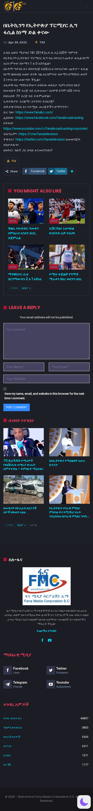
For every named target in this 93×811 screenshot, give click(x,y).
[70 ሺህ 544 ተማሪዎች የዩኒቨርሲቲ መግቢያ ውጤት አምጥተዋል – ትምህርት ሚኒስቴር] (23, 442)
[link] (49, 118)
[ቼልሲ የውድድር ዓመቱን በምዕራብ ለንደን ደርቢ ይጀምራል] (26, 211)
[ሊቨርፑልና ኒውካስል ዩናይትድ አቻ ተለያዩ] (67, 211)
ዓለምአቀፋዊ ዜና (12, 727)
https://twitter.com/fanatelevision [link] (40, 139)
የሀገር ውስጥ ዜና (12, 718)
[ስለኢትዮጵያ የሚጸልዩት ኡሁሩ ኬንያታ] (69, 442)
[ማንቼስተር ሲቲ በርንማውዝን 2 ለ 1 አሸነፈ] (26, 257)
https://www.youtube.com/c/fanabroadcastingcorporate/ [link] (45, 129)
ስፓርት (13, 221)
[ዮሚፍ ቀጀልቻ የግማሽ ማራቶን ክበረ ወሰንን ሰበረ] (67, 257)
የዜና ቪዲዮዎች (12, 736)
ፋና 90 (7, 764)
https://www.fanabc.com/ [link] (34, 112)
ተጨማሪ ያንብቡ (47, 630)
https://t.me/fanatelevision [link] (38, 134)
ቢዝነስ (7, 755)
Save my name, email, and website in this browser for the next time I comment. (44, 396)
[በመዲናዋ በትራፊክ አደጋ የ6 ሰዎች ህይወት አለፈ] (23, 489)
